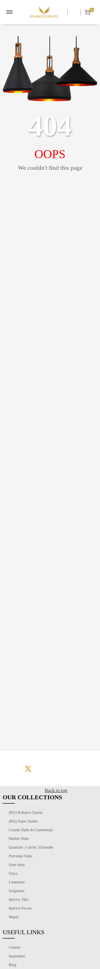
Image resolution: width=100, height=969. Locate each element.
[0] (85, 12)
